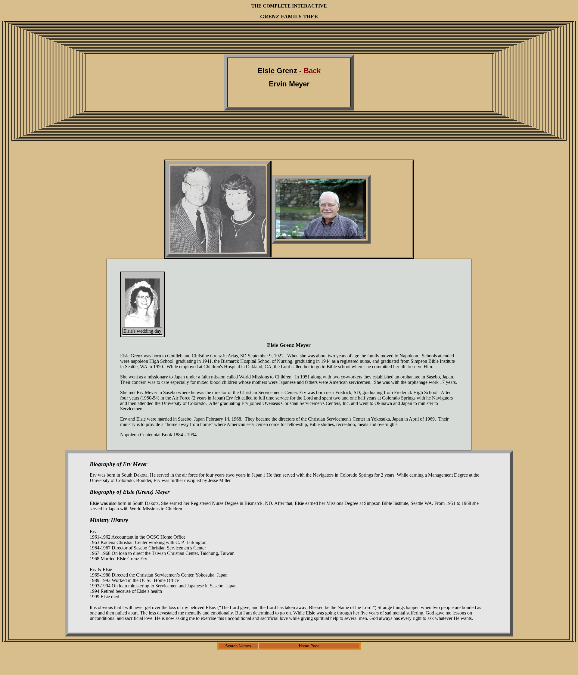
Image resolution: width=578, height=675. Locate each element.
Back (289, 71)
